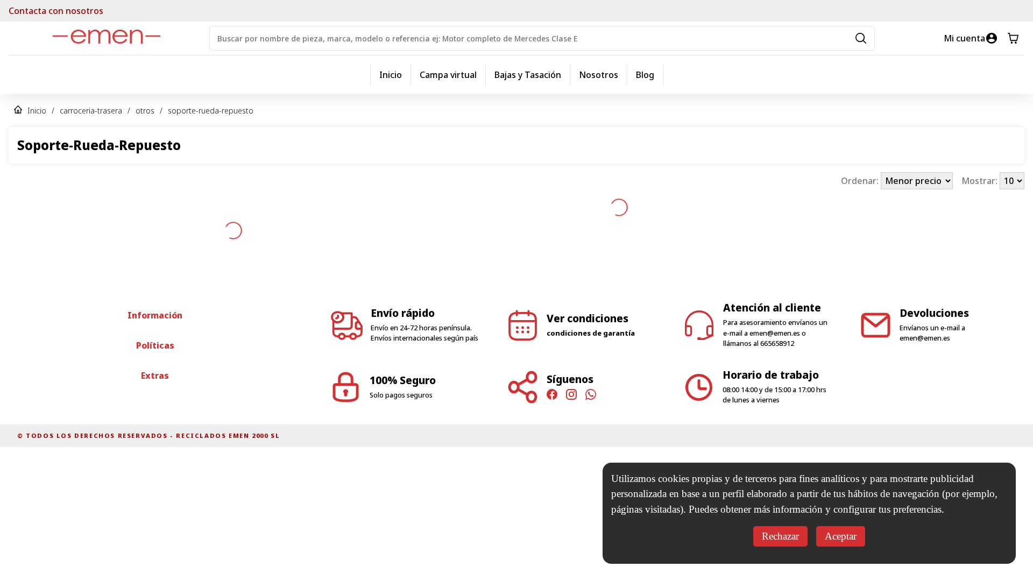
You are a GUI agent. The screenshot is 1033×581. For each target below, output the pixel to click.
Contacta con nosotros (56, 11)
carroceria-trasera (91, 110)
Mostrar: (980, 181)
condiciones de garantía (591, 291)
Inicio (390, 75)
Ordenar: (861, 181)
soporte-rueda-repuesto (210, 110)
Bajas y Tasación (527, 75)
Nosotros (598, 75)
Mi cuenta (964, 38)
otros (145, 110)
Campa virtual (448, 75)
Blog (645, 75)
